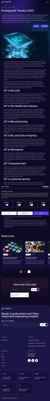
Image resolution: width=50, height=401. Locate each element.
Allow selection (25, 213)
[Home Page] (6, 2)
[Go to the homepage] (6, 309)
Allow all (41, 213)
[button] (48, 2)
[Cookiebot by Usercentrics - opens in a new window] (43, 187)
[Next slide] (29, 271)
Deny (9, 213)
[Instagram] (37, 360)
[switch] (19, 205)
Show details (43, 209)
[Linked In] (33, 360)
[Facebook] (29, 360)
